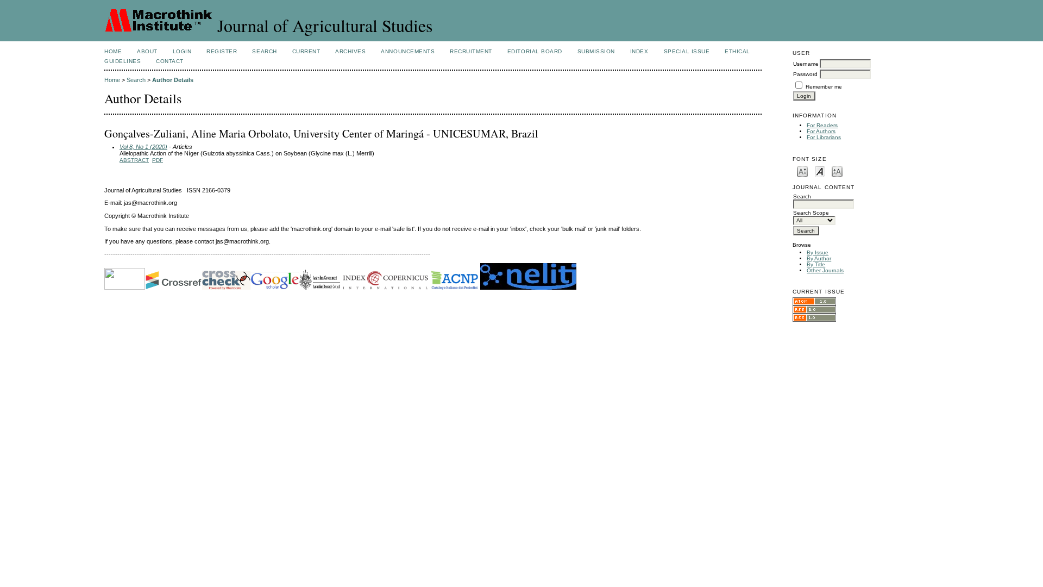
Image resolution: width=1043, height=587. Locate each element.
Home (113, 51)
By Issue (817, 252)
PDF (157, 160)
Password (805, 74)
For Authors (821, 131)
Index (639, 51)
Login (182, 51)
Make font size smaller (802, 171)
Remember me (824, 87)
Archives (350, 51)
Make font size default (819, 171)
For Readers (822, 125)
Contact (170, 61)
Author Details (172, 80)
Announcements (408, 51)
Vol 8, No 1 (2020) (143, 146)
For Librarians (824, 137)
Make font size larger (837, 171)
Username (806, 64)
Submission (596, 51)
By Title (816, 264)
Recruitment (471, 51)
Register (221, 51)
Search (264, 51)
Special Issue (687, 51)
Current (306, 51)
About (147, 51)
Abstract (134, 160)
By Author (819, 258)
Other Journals (825, 270)
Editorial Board (534, 51)
